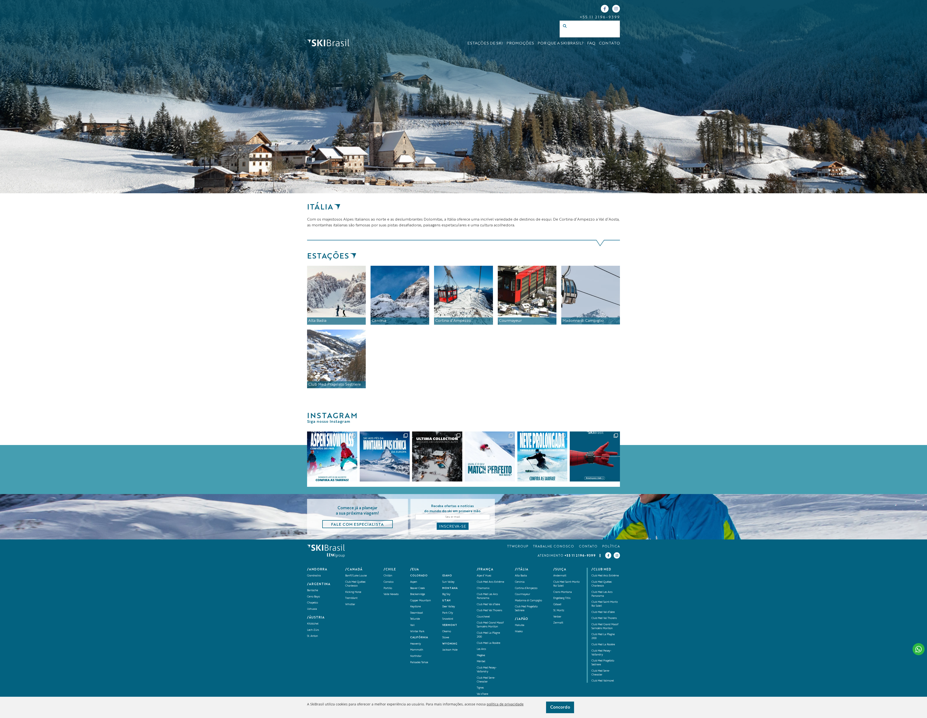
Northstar (415, 656)
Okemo (446, 631)
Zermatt (558, 623)
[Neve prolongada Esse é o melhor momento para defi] (542, 456)
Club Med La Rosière (488, 643)
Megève (481, 655)
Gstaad (557, 604)
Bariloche (312, 590)
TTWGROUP (517, 546)
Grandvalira (314, 575)
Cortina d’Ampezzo (526, 588)
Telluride (415, 619)
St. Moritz (558, 610)
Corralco (388, 582)
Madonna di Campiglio (528, 600)
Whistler (350, 604)
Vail (412, 625)
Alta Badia (521, 575)
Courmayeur (522, 594)
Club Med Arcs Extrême (490, 582)
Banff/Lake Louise (356, 575)
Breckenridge (417, 594)
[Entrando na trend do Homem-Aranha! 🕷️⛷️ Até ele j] (595, 456)
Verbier (557, 617)
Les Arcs (481, 649)
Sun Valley (448, 582)
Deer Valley (448, 606)
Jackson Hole (449, 650)
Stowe (445, 637)
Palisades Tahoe (419, 662)
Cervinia (520, 582)
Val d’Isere (482, 694)
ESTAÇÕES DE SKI (485, 43)
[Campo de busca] (585, 33)
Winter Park (417, 631)
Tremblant (351, 598)
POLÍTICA (611, 546)
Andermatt (559, 575)
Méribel (481, 661)
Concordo (560, 707)
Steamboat (416, 613)
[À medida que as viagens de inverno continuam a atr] (437, 456)
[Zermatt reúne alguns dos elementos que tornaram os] (385, 456)
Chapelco (312, 603)
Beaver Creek (417, 588)
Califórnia (419, 637)
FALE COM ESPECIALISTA (357, 525)
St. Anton (312, 636)
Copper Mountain (420, 600)
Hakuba (519, 625)
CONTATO (609, 43)
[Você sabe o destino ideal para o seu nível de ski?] (490, 456)
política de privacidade (505, 704)
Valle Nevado (391, 594)
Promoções (520, 43)
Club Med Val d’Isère (488, 604)
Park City (447, 613)
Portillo (388, 588)
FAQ (591, 43)
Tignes (480, 688)
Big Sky (446, 594)
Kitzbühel (312, 624)
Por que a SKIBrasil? (560, 43)
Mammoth (416, 650)
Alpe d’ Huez (484, 575)
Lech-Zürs (313, 630)
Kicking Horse (353, 592)
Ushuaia (312, 609)
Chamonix (483, 588)
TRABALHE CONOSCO (553, 546)
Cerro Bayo (313, 597)
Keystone (415, 606)
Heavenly (415, 644)
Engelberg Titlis (561, 598)
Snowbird (447, 619)
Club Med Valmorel (602, 681)
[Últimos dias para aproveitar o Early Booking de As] (332, 456)
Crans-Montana (562, 592)
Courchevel (483, 617)
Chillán (388, 575)
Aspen (413, 582)
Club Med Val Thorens (489, 610)
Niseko (519, 631)
